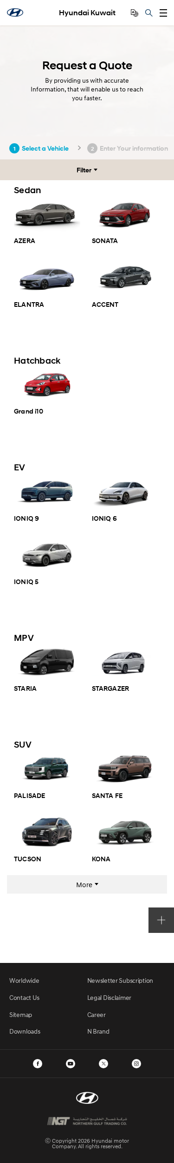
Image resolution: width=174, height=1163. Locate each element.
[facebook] (37, 1063)
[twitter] (103, 1063)
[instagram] (136, 1063)
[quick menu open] (161, 920)
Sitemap (20, 1014)
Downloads (24, 1031)
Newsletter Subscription (120, 980)
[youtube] (70, 1063)
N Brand (98, 1031)
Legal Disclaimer (109, 997)
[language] (134, 13)
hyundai (15, 12)
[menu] (163, 13)
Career (96, 1014)
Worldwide (24, 980)
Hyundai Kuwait (87, 12)
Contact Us (24, 997)
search (149, 13)
